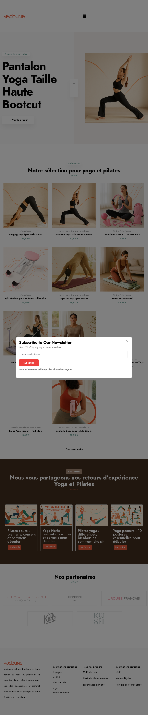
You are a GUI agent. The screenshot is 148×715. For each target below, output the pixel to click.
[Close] (127, 341)
